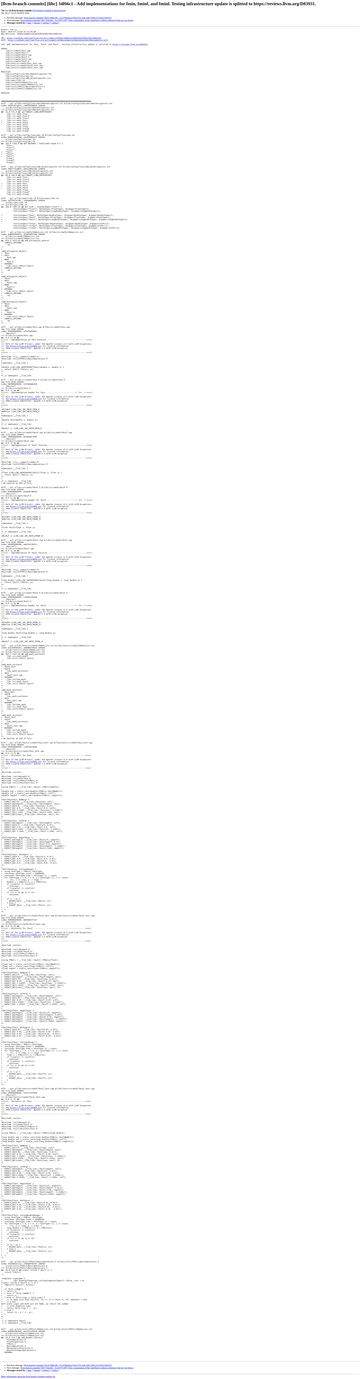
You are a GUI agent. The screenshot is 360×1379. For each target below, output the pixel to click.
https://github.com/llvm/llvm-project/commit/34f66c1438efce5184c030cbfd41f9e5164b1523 (54, 38)
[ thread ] (37, 23)
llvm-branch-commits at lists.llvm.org (49, 10)
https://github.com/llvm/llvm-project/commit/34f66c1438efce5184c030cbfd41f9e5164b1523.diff (58, 40)
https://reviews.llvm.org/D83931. (130, 44)
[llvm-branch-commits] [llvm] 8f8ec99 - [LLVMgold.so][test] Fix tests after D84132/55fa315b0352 (68, 18)
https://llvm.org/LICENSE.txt (26, 346)
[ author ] (55, 23)
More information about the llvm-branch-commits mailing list (28, 1376)
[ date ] (29, 23)
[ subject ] (46, 23)
